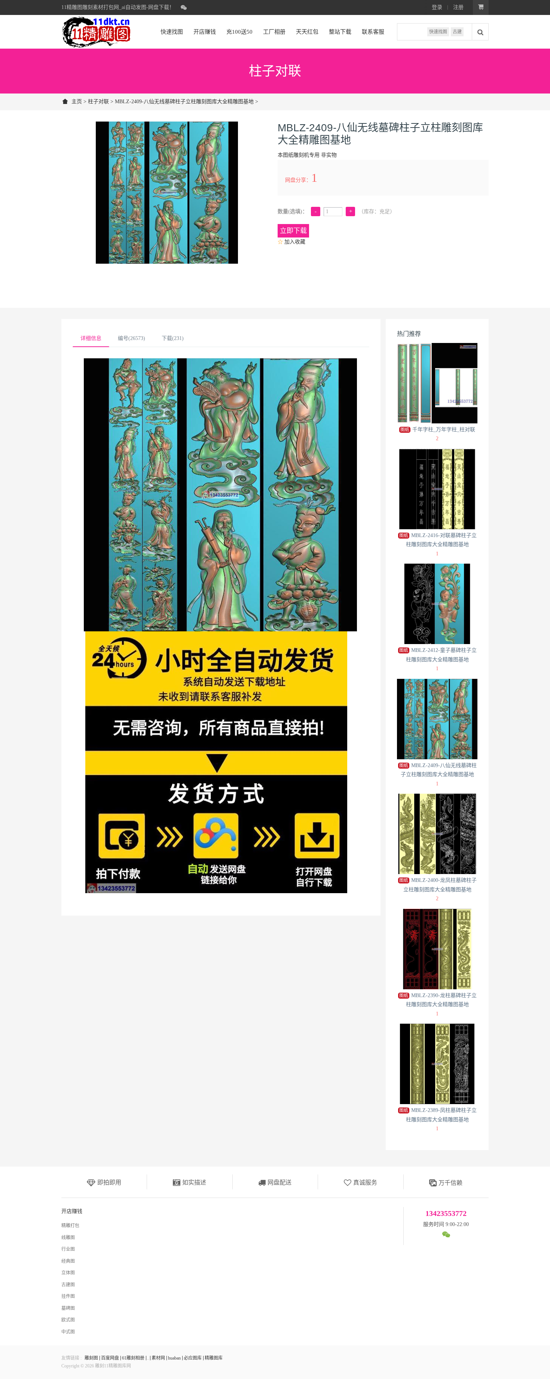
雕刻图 (91, 1358)
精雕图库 (214, 1358)
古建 (457, 31)
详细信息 (90, 338)
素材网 (158, 1358)
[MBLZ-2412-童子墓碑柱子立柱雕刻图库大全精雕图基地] (437, 604)
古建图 (68, 1284)
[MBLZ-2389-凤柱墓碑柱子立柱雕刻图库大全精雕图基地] (437, 1064)
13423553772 (446, 1213)
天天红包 (307, 32)
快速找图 (438, 31)
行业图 (68, 1249)
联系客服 (373, 32)
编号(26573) (131, 338)
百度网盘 (110, 1358)
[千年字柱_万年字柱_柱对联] (437, 383)
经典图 (68, 1261)
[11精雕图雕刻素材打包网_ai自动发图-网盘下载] (96, 32)
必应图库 (193, 1358)
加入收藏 (291, 242)
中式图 (68, 1331)
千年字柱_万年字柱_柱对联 (437, 429)
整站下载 (340, 32)
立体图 (68, 1272)
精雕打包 (70, 1225)
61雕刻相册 (133, 1358)
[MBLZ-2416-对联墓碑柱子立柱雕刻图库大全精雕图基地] (437, 489)
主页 (76, 101)
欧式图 (68, 1320)
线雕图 (68, 1237)
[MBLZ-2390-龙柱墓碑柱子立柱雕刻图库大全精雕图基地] (437, 949)
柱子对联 (98, 101)
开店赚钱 (204, 32)
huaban (174, 1358)
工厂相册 (274, 32)
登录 (437, 7)
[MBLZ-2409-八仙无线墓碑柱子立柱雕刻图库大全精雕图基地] (437, 719)
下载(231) (173, 338)
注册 (458, 7)
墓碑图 (68, 1308)
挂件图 (68, 1296)
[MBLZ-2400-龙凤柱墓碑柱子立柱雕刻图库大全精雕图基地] (437, 834)
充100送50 (239, 32)
